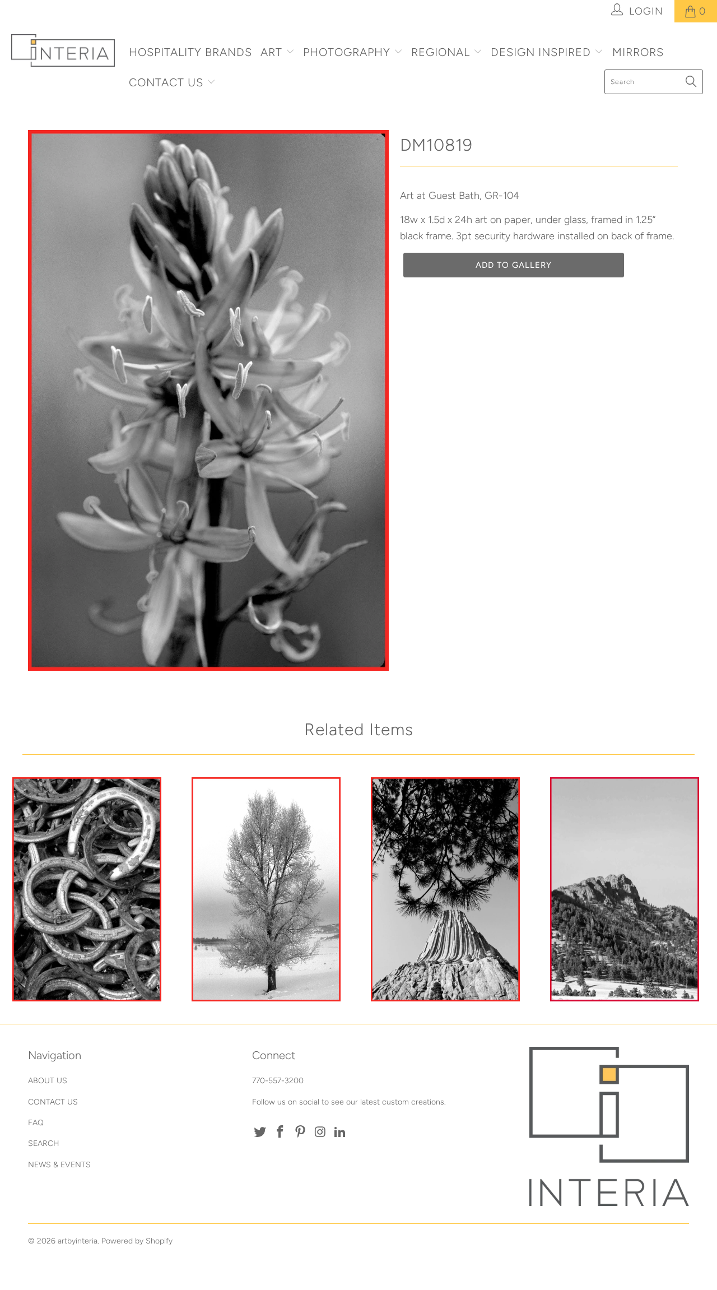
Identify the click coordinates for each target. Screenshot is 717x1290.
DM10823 (87, 889)
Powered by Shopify (137, 1241)
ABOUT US (47, 1080)
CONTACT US (168, 82)
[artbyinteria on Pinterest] (300, 1132)
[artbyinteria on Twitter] (260, 1132)
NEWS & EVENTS (59, 1165)
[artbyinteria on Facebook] (280, 1132)
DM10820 (266, 889)
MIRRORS (638, 52)
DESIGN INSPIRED (541, 52)
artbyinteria (77, 1241)
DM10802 (445, 889)
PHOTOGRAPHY (346, 52)
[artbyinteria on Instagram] (320, 1132)
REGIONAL (440, 52)
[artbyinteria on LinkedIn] (340, 1132)
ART (271, 52)
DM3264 (624, 889)
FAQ (36, 1122)
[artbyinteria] (63, 50)
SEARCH (43, 1143)
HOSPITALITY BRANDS (190, 52)
